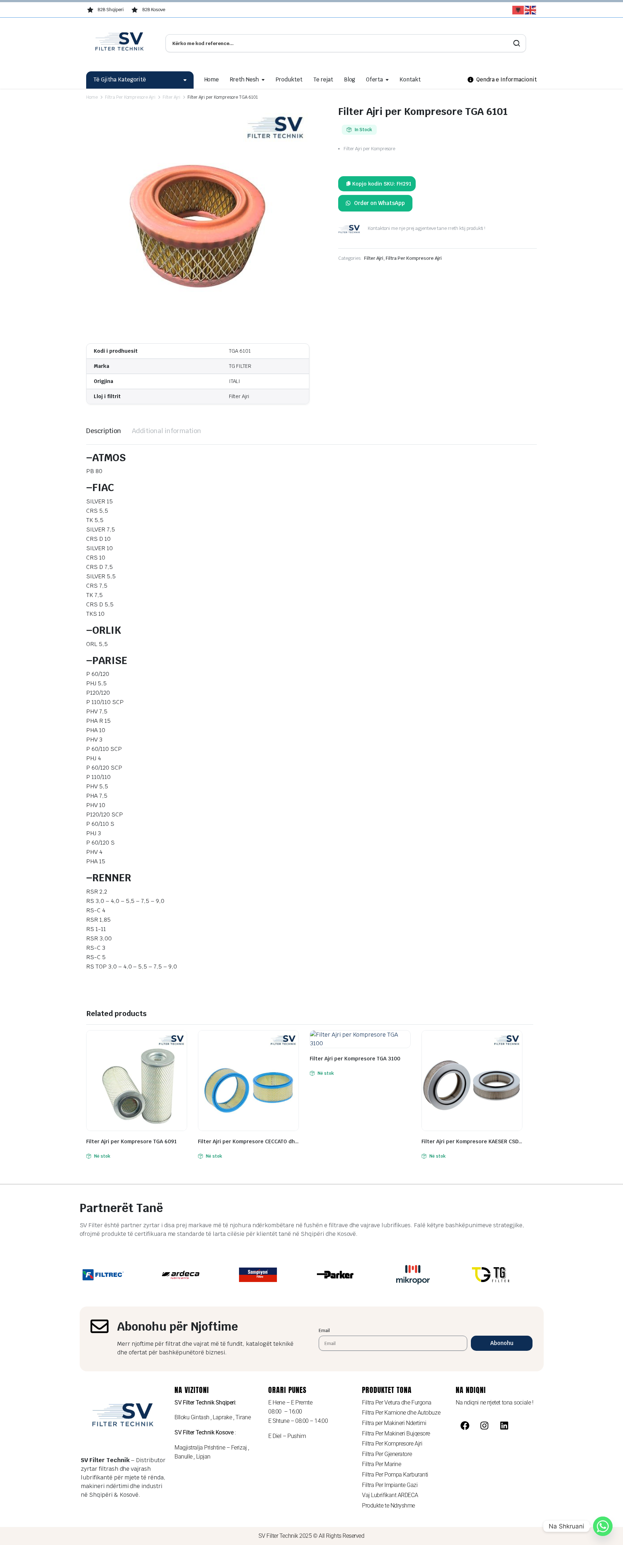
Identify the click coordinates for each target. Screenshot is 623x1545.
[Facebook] (465, 1425)
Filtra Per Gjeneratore (387, 1454)
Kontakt (410, 79)
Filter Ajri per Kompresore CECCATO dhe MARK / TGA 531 (248, 1141)
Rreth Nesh (244, 79)
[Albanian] (518, 10)
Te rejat (323, 79)
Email (324, 1330)
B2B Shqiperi (111, 10)
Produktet (288, 79)
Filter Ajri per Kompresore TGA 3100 (355, 1058)
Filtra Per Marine (381, 1464)
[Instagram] (485, 1425)
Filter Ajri (171, 97)
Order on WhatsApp (379, 203)
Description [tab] (103, 431)
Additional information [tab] (166, 431)
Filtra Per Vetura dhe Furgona (397, 1402)
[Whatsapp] (603, 1526)
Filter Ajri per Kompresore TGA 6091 (131, 1141)
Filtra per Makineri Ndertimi (394, 1423)
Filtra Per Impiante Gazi (389, 1485)
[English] (531, 10)
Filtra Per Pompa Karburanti (395, 1474)
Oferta (374, 79)
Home (211, 79)
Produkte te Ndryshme (388, 1505)
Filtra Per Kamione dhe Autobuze (401, 1412)
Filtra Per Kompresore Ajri (130, 97)
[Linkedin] (504, 1425)
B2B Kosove (153, 10)
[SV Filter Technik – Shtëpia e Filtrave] (120, 43)
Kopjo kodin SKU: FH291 (381, 184)
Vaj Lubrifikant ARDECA (390, 1495)
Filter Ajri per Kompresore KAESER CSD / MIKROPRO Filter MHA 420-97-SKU (471, 1141)
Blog (349, 79)
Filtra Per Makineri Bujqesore (396, 1433)
